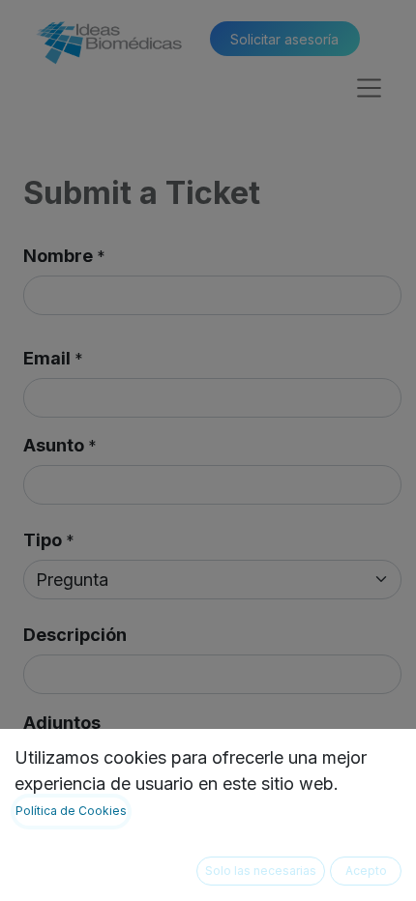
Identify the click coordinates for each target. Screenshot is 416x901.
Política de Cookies (71, 810)
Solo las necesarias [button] (260, 870)
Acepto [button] (366, 870)
